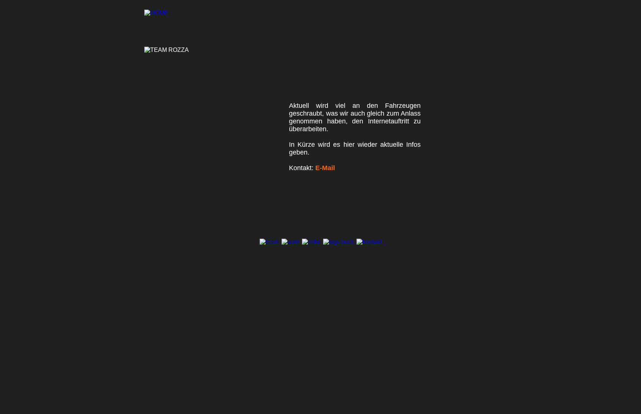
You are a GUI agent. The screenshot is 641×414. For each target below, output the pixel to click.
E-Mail (325, 168)
